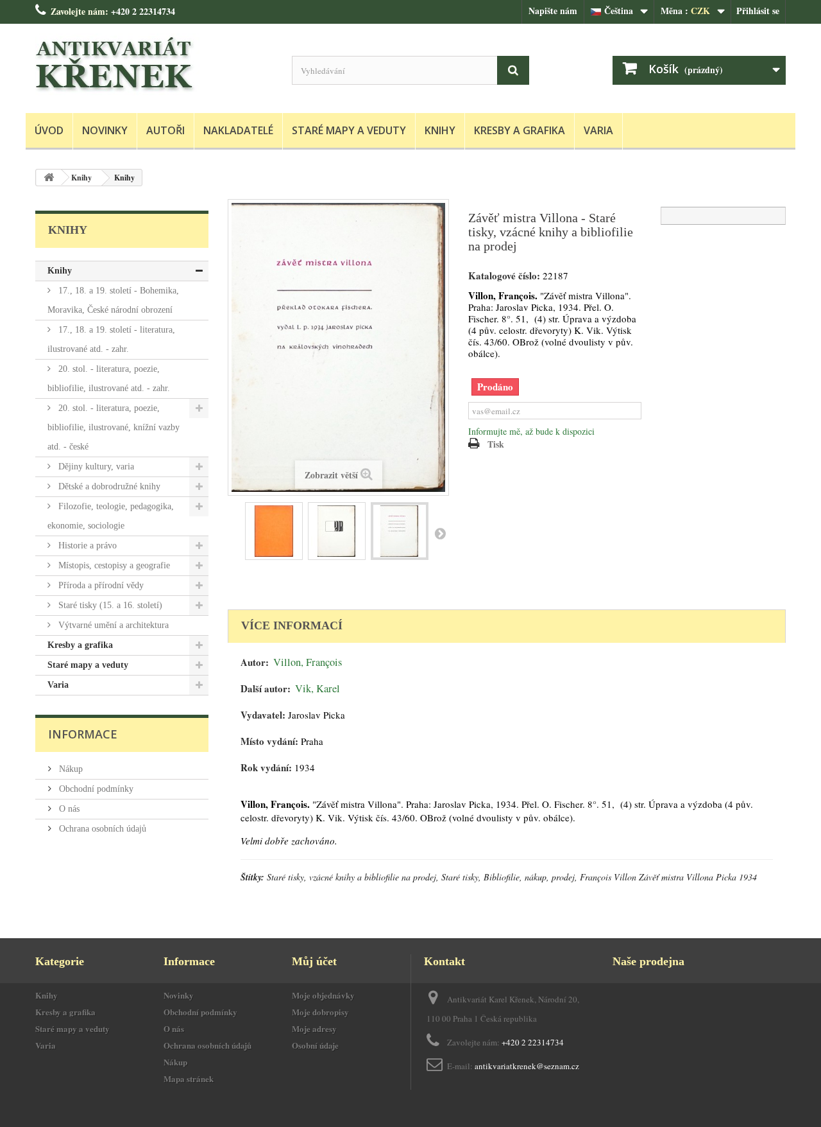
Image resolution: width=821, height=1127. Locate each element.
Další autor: (266, 688)
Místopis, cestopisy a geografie (113, 565)
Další (440, 533)
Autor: (255, 662)
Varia (598, 130)
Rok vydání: (266, 767)
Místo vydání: (269, 741)
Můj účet (314, 961)
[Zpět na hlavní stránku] (49, 178)
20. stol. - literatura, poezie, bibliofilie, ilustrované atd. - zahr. (108, 378)
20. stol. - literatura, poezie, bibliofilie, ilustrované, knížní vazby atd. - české (113, 427)
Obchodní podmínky (94, 789)
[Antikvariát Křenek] (154, 65)
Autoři (165, 130)
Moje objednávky (323, 995)
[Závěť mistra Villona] (274, 531)
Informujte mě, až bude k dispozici (531, 431)
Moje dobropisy (320, 1012)
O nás (68, 809)
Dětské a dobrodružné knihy (108, 486)
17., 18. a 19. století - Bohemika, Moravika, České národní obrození (113, 300)
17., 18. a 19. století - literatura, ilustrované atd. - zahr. (111, 339)
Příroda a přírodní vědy (100, 585)
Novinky (105, 130)
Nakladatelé (238, 130)
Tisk (495, 444)
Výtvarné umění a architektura (112, 625)
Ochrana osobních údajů (101, 829)
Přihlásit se (757, 10)
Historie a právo (86, 545)
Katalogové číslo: (504, 276)
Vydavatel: (263, 715)
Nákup (69, 769)
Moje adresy (314, 1028)
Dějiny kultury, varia (95, 466)
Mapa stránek (189, 1078)
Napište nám (553, 10)
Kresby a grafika (519, 130)
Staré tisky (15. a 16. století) (109, 605)
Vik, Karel (317, 688)
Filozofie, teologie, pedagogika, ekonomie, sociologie (110, 516)
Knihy (440, 130)
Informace (82, 734)
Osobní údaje (315, 1045)
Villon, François (307, 662)
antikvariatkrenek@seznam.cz (527, 1066)
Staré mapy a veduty (349, 130)
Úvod (49, 130)
